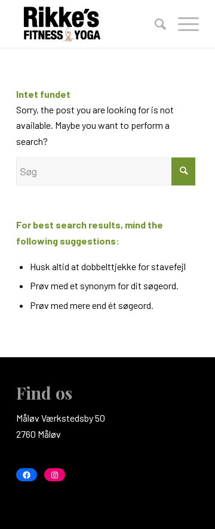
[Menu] (182, 24)
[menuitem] (154, 24)
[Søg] (154, 24)
